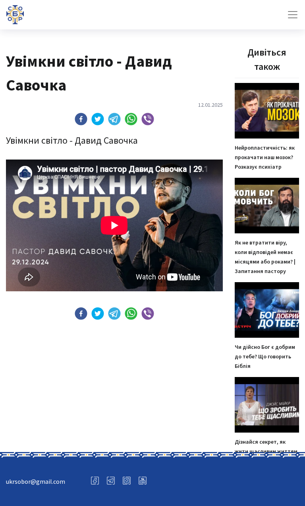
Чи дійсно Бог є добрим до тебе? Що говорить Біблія (265, 356)
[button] (81, 119)
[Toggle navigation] (293, 15)
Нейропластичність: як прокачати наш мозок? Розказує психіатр (265, 157)
